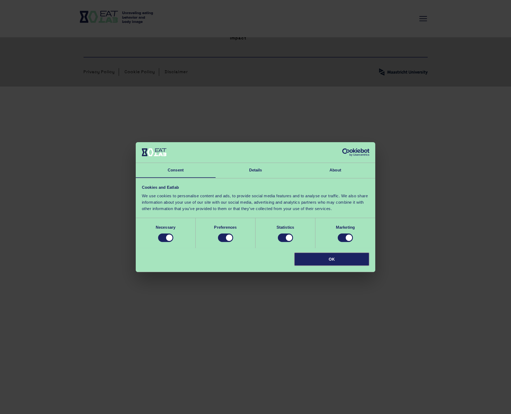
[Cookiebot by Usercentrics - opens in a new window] (346, 152)
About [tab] (335, 169)
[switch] (225, 237)
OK (332, 259)
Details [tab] (255, 169)
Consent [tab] (176, 169)
